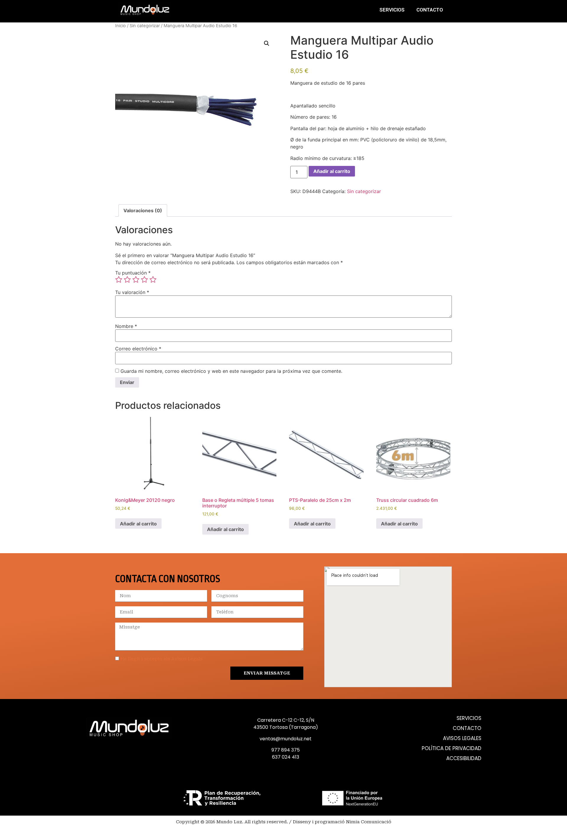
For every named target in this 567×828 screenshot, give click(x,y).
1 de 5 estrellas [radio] (118, 279)
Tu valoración (132, 292)
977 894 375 (285, 750)
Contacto (429, 10)
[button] (266, 43)
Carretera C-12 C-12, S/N (285, 720)
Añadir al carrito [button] (138, 524)
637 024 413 (285, 757)
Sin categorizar (145, 25)
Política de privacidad (451, 748)
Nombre (126, 326)
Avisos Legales (462, 738)
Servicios (392, 10)
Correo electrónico (138, 348)
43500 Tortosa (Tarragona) (285, 727)
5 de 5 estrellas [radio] (153, 279)
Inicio (120, 25)
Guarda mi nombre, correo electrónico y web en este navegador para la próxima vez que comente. (231, 371)
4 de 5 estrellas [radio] (144, 279)
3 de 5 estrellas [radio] (135, 279)
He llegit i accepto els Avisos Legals (161, 659)
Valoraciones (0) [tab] (142, 210)
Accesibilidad (463, 758)
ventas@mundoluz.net (286, 738)
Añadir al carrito (331, 171)
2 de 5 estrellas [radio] (127, 279)
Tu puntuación (133, 272)
